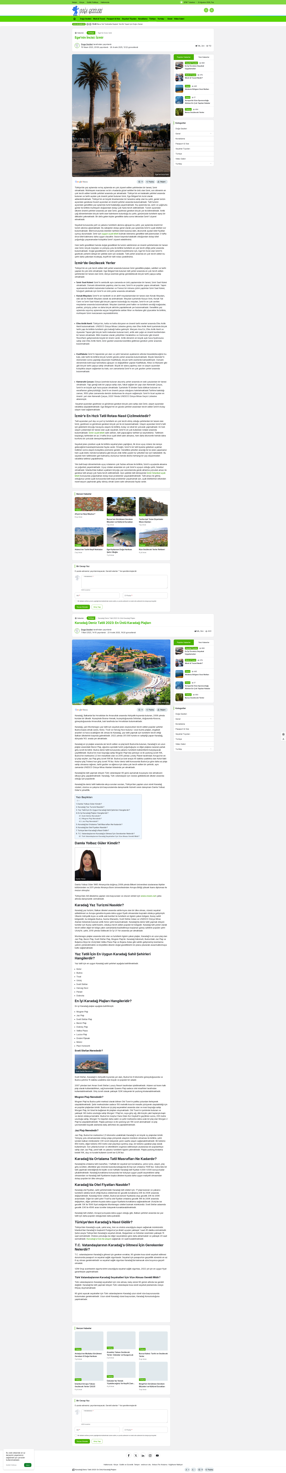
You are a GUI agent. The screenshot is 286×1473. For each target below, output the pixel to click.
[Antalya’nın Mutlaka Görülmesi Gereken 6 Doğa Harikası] (89, 1345)
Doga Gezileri (87, 44)
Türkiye (179, 154)
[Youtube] (157, 1455)
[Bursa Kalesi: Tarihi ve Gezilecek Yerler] (153, 1345)
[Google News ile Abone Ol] (81, 182)
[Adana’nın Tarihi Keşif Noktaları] (89, 541)
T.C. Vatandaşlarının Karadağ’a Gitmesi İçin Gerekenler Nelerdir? (106, 833)
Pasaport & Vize (182, 144)
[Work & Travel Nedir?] (194, 77)
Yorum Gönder (82, 607)
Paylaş (210, 1470)
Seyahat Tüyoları (183, 149)
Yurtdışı (179, 164)
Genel (178, 134)
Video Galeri (181, 159)
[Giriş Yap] (211, 10)
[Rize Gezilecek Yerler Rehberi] (153, 541)
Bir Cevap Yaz (82, 566)
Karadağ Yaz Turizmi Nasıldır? (91, 807)
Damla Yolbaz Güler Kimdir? (90, 804)
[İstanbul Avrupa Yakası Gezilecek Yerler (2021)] (89, 1376)
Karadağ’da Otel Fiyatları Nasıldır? (93, 827)
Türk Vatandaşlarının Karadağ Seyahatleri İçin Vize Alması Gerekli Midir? (110, 836)
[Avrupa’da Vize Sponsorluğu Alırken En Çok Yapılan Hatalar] (194, 100)
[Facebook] (128, 1455)
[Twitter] (136, 1455)
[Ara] (206, 10)
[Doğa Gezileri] (87, 10)
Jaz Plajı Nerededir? (90, 821)
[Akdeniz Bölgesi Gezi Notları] (194, 88)
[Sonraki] (90, 24)
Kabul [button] (28, 1465)
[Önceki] (87, 24)
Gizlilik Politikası (11, 1465)
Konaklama (180, 139)
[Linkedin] (143, 1455)
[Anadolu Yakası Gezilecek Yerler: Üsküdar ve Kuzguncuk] (121, 1345)
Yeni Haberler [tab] (203, 57)
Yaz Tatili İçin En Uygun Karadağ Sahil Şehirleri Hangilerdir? (104, 810)
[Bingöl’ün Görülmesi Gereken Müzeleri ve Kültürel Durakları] (153, 1376)
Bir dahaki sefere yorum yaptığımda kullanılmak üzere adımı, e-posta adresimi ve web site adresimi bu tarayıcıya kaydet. (117, 601)
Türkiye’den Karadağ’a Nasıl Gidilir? (93, 830)
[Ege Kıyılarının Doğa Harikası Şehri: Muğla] (121, 541)
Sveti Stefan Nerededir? (91, 816)
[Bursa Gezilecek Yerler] (194, 112)
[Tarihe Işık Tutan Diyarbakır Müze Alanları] (153, 511)
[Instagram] (150, 1455)
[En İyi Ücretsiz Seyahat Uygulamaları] (194, 66)
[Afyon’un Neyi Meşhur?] (89, 511)
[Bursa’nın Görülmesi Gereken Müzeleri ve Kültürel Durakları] (121, 511)
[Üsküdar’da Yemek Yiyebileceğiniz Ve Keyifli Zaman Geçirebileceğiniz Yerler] (121, 1376)
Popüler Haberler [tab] (184, 57)
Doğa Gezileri (181, 128)
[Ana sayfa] (74, 19)
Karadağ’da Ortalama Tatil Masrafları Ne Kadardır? (100, 824)
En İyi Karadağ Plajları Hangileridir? (93, 813)
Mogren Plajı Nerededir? (92, 819)
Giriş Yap (97, 607)
